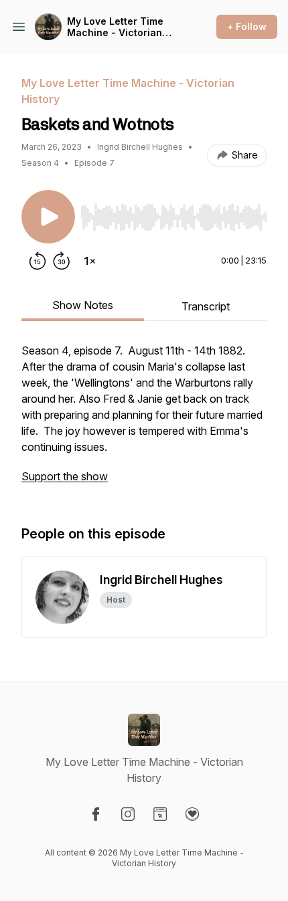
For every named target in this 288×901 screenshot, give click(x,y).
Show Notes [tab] (82, 305)
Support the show (64, 476)
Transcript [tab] (206, 306)
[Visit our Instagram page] (128, 814)
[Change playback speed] (89, 261)
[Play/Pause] (48, 216)
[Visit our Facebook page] (95, 814)
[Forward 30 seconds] (61, 261)
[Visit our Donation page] (192, 814)
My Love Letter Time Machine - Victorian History (115, 27)
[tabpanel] (144, 420)
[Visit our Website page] (160, 814)
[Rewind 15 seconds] (37, 261)
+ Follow (247, 26)
